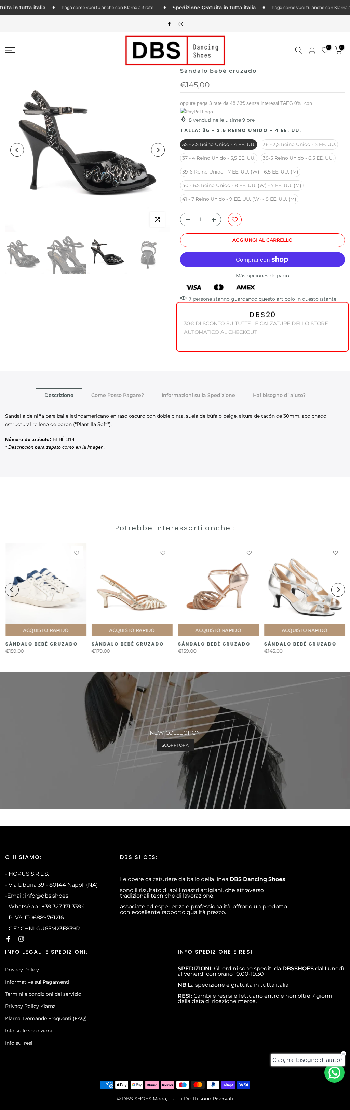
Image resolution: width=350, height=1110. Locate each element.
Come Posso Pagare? (117, 395)
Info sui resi (18, 1043)
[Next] (158, 150)
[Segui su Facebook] (169, 24)
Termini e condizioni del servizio (43, 994)
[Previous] (17, 150)
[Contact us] (334, 1073)
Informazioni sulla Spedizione (198, 395)
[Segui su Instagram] (180, 24)
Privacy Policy (22, 970)
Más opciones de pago (262, 276)
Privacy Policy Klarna (30, 1006)
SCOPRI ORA (175, 745)
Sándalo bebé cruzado (41, 644)
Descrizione (58, 395)
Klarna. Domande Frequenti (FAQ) (46, 1018)
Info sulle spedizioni (28, 1031)
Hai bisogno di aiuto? (279, 395)
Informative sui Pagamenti (37, 982)
